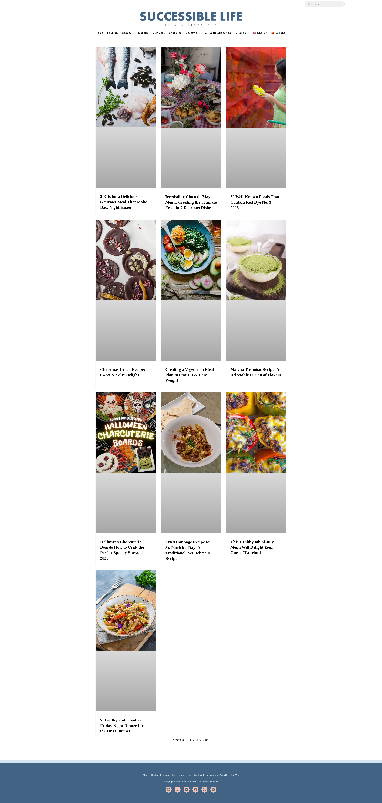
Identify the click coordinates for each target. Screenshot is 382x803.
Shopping (175, 33)
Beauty (126, 33)
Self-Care (159, 33)
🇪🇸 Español (278, 33)
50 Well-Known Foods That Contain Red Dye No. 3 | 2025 (254, 202)
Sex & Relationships (218, 33)
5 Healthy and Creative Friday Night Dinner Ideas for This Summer (123, 725)
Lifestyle (191, 33)
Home (99, 33)
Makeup (143, 33)
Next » (206, 740)
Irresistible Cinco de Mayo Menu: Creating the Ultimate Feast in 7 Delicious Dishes (191, 202)
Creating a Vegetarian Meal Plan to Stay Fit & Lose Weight (189, 375)
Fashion (112, 33)
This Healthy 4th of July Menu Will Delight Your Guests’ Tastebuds (252, 547)
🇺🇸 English (260, 33)
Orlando (240, 33)
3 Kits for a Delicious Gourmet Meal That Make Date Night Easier (123, 202)
